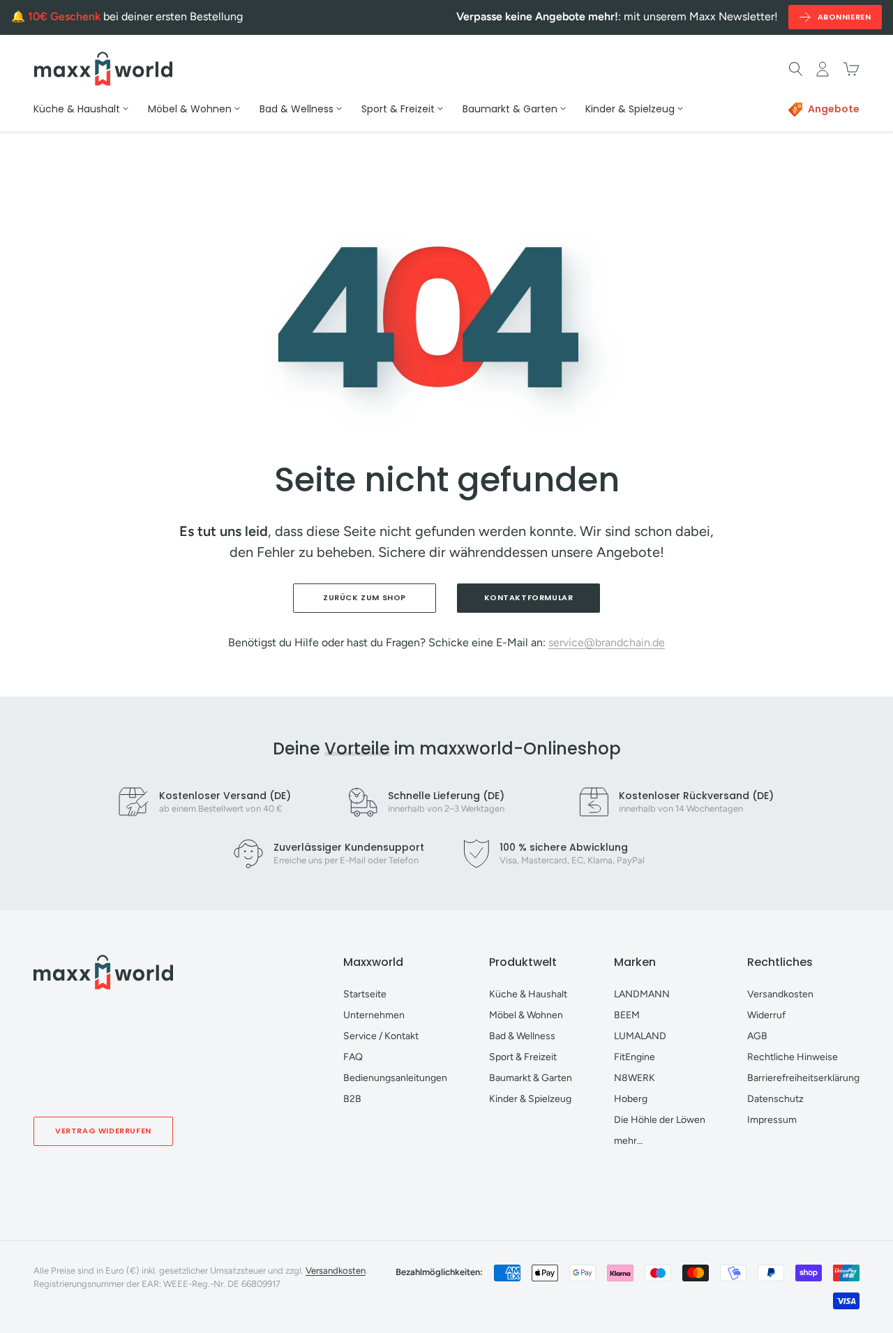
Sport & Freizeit (523, 1057)
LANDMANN (642, 994)
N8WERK (634, 1078)
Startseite (365, 994)
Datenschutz (775, 1099)
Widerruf (766, 1015)
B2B (352, 1099)
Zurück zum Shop (364, 597)
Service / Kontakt (381, 1036)
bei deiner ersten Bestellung (135, 16)
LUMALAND (640, 1036)
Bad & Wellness (522, 1036)
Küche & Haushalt (528, 994)
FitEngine (634, 1057)
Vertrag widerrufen (103, 1130)
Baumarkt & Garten (530, 1078)
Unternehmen (374, 1015)
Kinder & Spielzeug (530, 1099)
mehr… (628, 1141)
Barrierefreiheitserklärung (803, 1078)
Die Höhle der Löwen (659, 1120)
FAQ (353, 1057)
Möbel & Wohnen (526, 1015)
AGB (757, 1036)
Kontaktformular (528, 597)
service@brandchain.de (606, 642)
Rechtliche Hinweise (792, 1057)
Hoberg (630, 1099)
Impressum (772, 1120)
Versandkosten (780, 994)
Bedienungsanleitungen (395, 1078)
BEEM (627, 1015)
